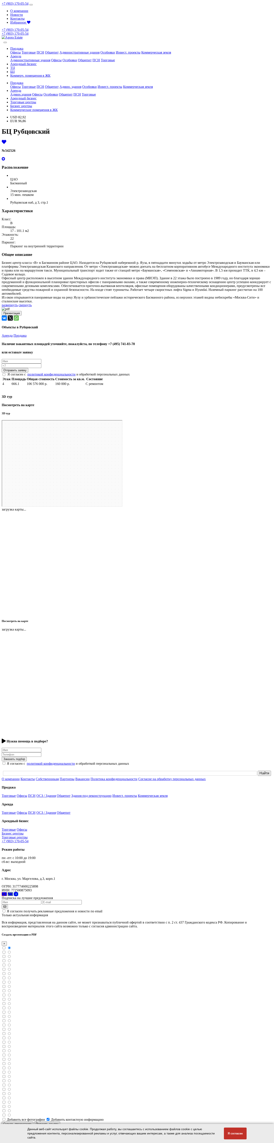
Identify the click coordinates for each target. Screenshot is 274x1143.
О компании (19, 11)
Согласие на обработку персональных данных (172, 779)
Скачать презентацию (17, 1123)
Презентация (11, 313)
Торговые (29, 52)
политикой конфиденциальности (51, 374)
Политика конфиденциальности (114, 779)
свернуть (25, 305)
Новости (16, 15)
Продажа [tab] (20, 335)
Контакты (17, 18)
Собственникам (47, 779)
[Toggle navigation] (31, 4)
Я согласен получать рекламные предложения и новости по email (54, 911)
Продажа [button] (16, 48)
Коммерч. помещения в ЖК (30, 75)
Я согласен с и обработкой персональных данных (68, 374)
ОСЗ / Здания (46, 796)
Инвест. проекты (128, 52)
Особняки (107, 52)
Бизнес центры (21, 106)
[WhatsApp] (16, 318)
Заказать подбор (14, 759)
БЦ (12, 72)
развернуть (10, 305)
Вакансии (82, 779)
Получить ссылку (47, 1123)
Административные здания (80, 52)
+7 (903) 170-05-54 (15, 3)
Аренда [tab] (7, 335)
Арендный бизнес (23, 64)
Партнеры (67, 779)
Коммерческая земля (156, 52)
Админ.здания (20, 94)
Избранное (18, 22)
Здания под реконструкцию (91, 796)
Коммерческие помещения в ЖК (34, 110)
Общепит (52, 52)
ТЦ (12, 68)
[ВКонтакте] (4, 318)
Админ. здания (70, 87)
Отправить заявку (15, 370)
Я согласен (235, 1133)
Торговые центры (23, 102)
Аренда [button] (15, 56)
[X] (10, 318)
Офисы (15, 52)
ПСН (40, 52)
